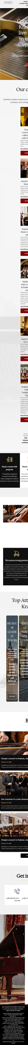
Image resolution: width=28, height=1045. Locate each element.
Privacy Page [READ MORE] (15, 1009)
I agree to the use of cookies (13, 1010)
